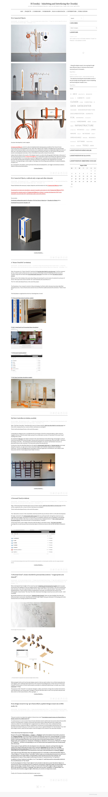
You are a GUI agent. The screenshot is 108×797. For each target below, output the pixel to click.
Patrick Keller (14, 21)
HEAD (89, 121)
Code (21, 267)
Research (92, 137)
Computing (88, 102)
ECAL (62, 21)
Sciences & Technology (49, 501)
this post (21, 438)
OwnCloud (43, 747)
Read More (72, 72)
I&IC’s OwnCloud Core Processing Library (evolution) (25, 327)
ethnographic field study (44, 445)
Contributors (72, 11)
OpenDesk (13, 686)
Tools (35, 182)
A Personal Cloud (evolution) (19, 352)
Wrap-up (62, 581)
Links (93, 130)
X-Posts (46, 21)
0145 (64, 265)
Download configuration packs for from (28, 200)
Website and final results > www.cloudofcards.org (82, 76)
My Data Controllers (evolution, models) (22, 377)
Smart (30, 422)
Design (40, 265)
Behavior (89, 94)
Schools (43, 21)
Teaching (89, 141)
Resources (45, 181)
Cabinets (15, 267)
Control (56, 21)
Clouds (16, 581)
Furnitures (73, 121)
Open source (50, 267)
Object (25, 22)
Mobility (79, 133)
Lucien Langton (15, 421)
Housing (94, 121)
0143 (54, 421)
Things (54, 267)
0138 (54, 709)
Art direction (63, 580)
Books (72, 98)
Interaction (13, 22)
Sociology (73, 141)
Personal (56, 581)
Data (59, 21)
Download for (20, 202)
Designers (73, 110)
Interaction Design (34, 21)
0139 (56, 580)
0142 (62, 501)
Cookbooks (37, 11)
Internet (88, 129)
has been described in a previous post (46, 271)
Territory (72, 145)
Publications (82, 11)
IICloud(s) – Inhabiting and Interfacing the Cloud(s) (54, 3)
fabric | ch (42, 267)
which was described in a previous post (54, 425)
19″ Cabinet (60, 750)
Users (92, 145)
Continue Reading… (38, 168)
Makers (25, 182)
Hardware (81, 121)
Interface (17, 22)
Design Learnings (17, 736)
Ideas (33, 710)
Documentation (77, 113)
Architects (81, 94)
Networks (21, 22)
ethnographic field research (30, 516)
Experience (37, 267)
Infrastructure (39, 581)
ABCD (12, 267)
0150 (59, 181)
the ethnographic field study (35, 274)
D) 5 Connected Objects (18, 18)
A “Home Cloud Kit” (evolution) (21, 263)
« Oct (71, 186)
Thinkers (78, 145)
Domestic (31, 267)
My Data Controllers (56, 522)
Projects (28, 11)
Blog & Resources (58, 11)
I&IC (21, 11)
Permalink (30, 22)
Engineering (80, 117)
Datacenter (26, 267)
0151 (53, 21)
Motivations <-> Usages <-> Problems (32, 735)
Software (81, 141)
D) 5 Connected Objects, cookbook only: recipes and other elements (32, 178)
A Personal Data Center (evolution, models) (23, 298)
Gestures (65, 21)
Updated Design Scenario (38, 595)
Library (47, 581)
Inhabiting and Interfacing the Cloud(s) (47, 586)
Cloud (18, 267)
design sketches (56, 445)
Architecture (35, 265)
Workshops (46, 11)
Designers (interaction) (86, 110)
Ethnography (88, 117)
